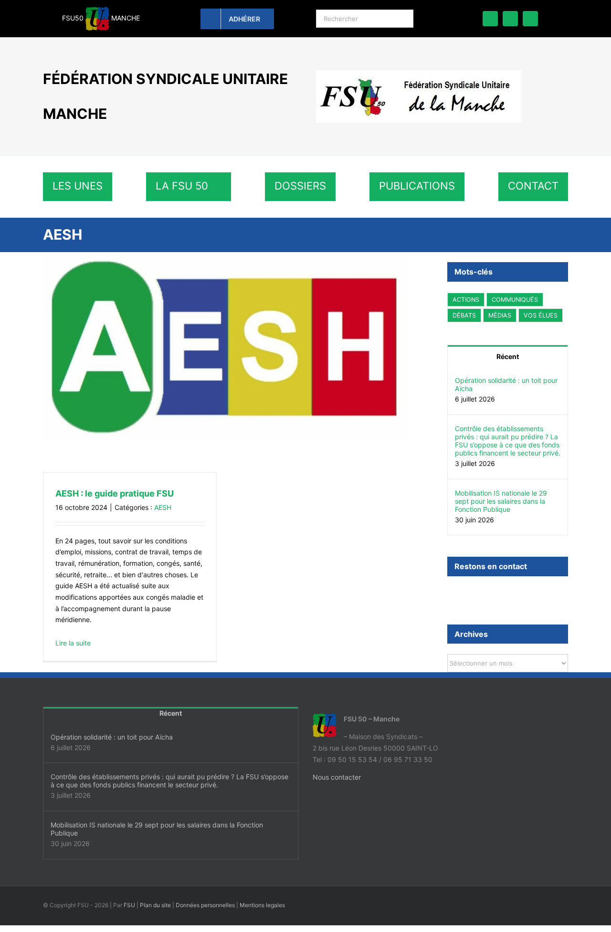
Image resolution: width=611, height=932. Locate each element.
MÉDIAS (499, 315)
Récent (507, 356)
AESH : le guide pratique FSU (114, 493)
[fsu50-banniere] (418, 73)
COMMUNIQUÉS (515, 299)
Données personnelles (205, 905)
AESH (162, 507)
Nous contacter (337, 777)
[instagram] (530, 18)
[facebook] (490, 18)
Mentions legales (262, 905)
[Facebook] (450, 592)
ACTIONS (466, 299)
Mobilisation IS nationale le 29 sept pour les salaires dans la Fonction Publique (501, 501)
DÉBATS (464, 315)
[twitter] (510, 18)
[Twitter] (463, 592)
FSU (129, 905)
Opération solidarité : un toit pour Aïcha (506, 384)
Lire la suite (73, 643)
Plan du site (155, 905)
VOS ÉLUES (541, 315)
